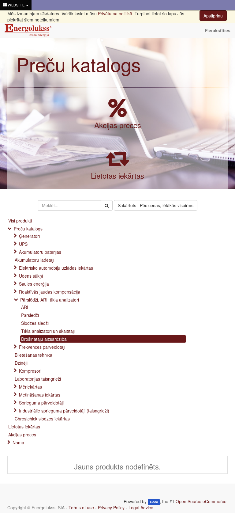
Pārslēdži (30, 315)
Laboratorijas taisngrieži (38, 379)
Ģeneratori (29, 236)
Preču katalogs (79, 64)
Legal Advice (141, 507)
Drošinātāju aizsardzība (44, 339)
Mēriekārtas (30, 387)
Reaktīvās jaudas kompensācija (49, 292)
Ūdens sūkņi (31, 276)
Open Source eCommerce (201, 501)
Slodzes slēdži (35, 323)
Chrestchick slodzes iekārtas (42, 419)
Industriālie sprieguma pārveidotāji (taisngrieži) (64, 411)
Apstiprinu (213, 16)
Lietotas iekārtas (117, 175)
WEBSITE (16, 5)
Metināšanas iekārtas (39, 395)
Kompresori (30, 371)
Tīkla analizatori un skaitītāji (48, 331)
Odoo (154, 502)
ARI (24, 307)
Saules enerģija (34, 284)
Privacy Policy (111, 507)
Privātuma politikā (115, 13)
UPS (23, 244)
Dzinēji (21, 363)
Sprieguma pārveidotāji (41, 403)
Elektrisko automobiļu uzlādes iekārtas (56, 268)
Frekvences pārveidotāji (42, 347)
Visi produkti (20, 221)
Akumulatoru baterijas (40, 252)
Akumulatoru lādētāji (34, 260)
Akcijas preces (117, 125)
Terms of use (81, 507)
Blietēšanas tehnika (33, 355)
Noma (18, 442)
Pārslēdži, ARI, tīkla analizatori (49, 300)
